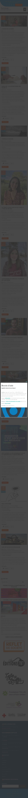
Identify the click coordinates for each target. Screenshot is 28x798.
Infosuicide (7, 398)
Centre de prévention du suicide (13, 401)
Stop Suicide (7, 403)
